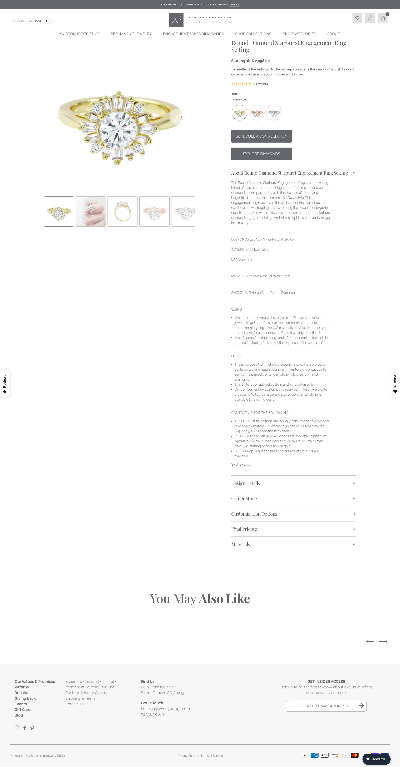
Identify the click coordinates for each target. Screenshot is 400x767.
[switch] (48, 21)
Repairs (21, 693)
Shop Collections (253, 34)
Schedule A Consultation (262, 136)
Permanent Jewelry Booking (90, 687)
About (333, 34)
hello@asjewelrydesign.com (165, 708)
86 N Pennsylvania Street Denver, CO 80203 (162, 690)
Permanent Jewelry (131, 34)
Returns (22, 687)
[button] (18, 21)
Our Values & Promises (35, 681)
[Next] (383, 641)
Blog (19, 715)
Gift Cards (23, 709)
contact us (314, 369)
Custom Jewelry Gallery (86, 693)
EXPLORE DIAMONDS (261, 154)
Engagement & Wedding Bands (193, 34)
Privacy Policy (187, 755)
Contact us (74, 704)
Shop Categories (299, 34)
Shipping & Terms (80, 698)
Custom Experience (80, 34)
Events (21, 704)
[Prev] (370, 641)
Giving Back (25, 698)
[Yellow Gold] (239, 112)
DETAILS (234, 4)
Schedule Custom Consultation (92, 681)
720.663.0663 (152, 714)
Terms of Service (212, 755)
